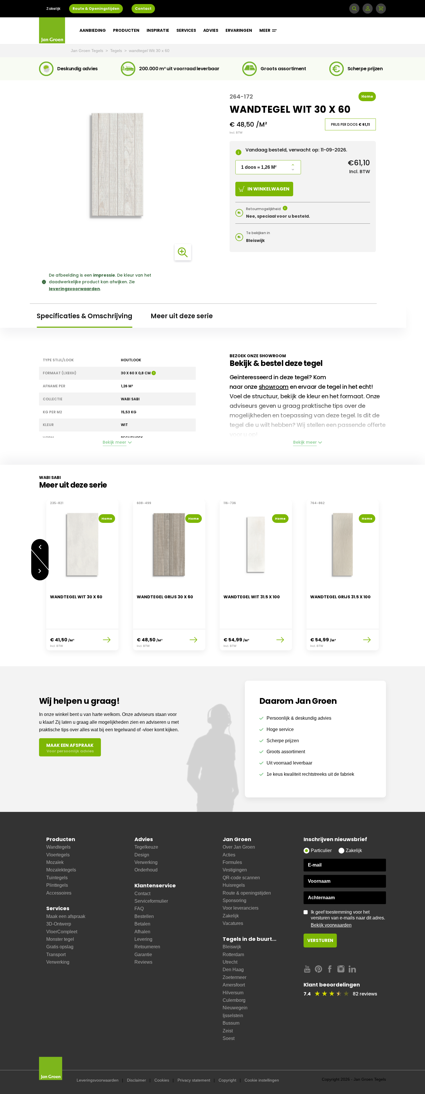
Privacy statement (194, 1080)
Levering (143, 939)
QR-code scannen (241, 877)
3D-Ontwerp (58, 923)
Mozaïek (55, 862)
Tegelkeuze (146, 847)
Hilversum (233, 992)
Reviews (143, 962)
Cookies (161, 1080)
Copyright (227, 1080)
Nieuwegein (235, 1007)
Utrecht (230, 962)
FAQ (139, 908)
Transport (56, 954)
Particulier (321, 850)
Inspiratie (158, 30)
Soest (228, 1038)
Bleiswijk (232, 946)
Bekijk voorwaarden (331, 925)
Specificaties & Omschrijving (84, 316)
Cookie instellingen (262, 1080)
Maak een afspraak (65, 916)
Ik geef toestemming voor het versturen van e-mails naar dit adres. (348, 919)
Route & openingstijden (247, 893)
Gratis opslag (59, 946)
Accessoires (58, 893)
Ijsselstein (233, 1015)
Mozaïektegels (61, 869)
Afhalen (142, 931)
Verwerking (57, 962)
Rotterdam (233, 954)
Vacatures (233, 923)
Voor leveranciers (240, 908)
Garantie (143, 954)
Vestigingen (235, 869)
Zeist (228, 1030)
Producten (126, 30)
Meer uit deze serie (182, 316)
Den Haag (233, 969)
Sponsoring (234, 900)
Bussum (231, 1023)
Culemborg (234, 1000)
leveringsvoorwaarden (74, 289)
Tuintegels (57, 877)
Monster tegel (60, 939)
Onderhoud (146, 869)
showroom (274, 387)
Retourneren (147, 946)
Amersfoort (234, 984)
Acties (229, 854)
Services (186, 30)
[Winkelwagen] (381, 8)
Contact (143, 8)
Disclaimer (136, 1080)
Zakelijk (53, 8)
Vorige (40, 544)
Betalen (142, 923)
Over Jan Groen (239, 847)
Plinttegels (57, 885)
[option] (82, 579)
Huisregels (234, 885)
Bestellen (144, 916)
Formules (232, 862)
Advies (210, 30)
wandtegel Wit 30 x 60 (149, 50)
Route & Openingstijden (96, 8)
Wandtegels (58, 847)
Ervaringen (239, 30)
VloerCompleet (61, 931)
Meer (265, 30)
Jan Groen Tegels (87, 50)
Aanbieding (93, 30)
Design (141, 854)
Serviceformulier (151, 901)
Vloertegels (58, 854)
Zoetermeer (234, 977)
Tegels (116, 50)
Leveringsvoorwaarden (98, 1080)
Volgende (40, 575)
